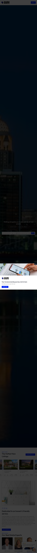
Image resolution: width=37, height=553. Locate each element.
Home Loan (5, 286)
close (36, 264)
